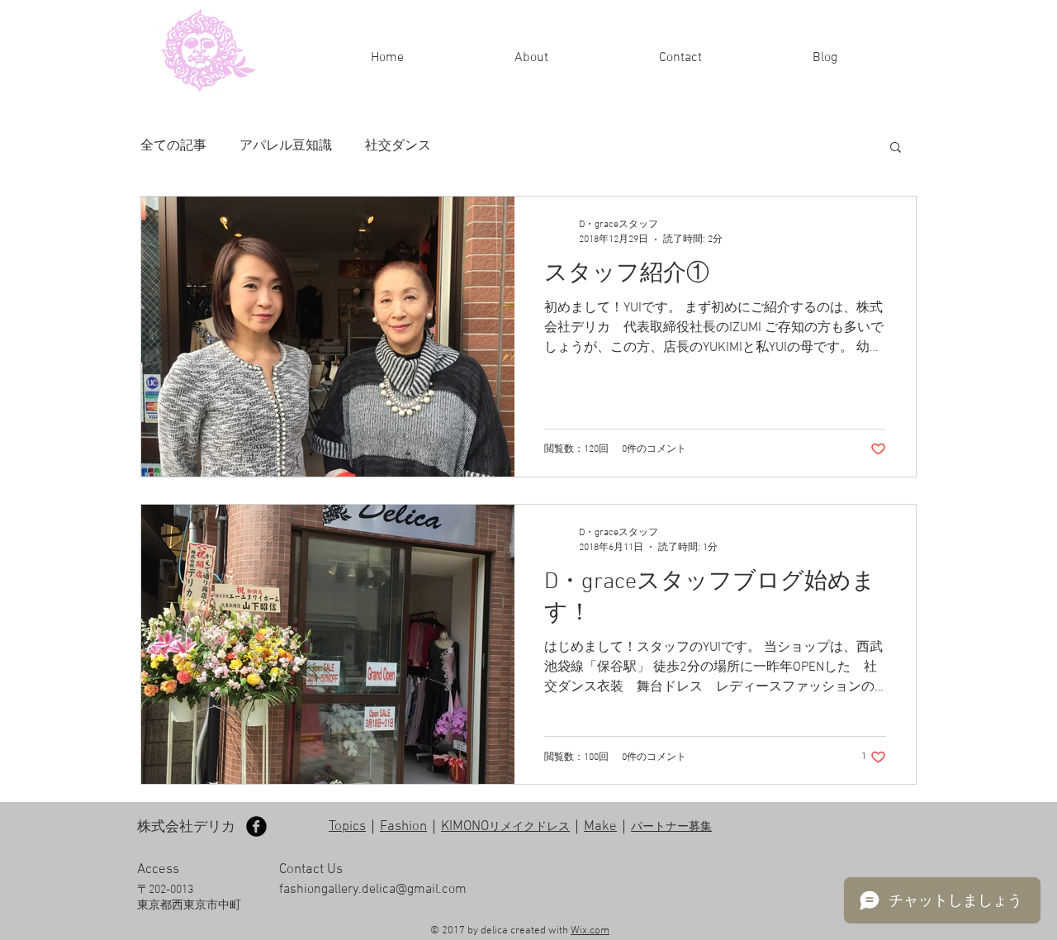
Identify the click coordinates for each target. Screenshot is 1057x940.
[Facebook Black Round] (256, 826)
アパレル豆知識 (285, 146)
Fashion (403, 827)
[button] (895, 148)
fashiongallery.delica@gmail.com (373, 889)
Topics (347, 827)
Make (600, 827)
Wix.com (590, 931)
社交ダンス (398, 146)
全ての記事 (173, 146)
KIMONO (505, 827)
